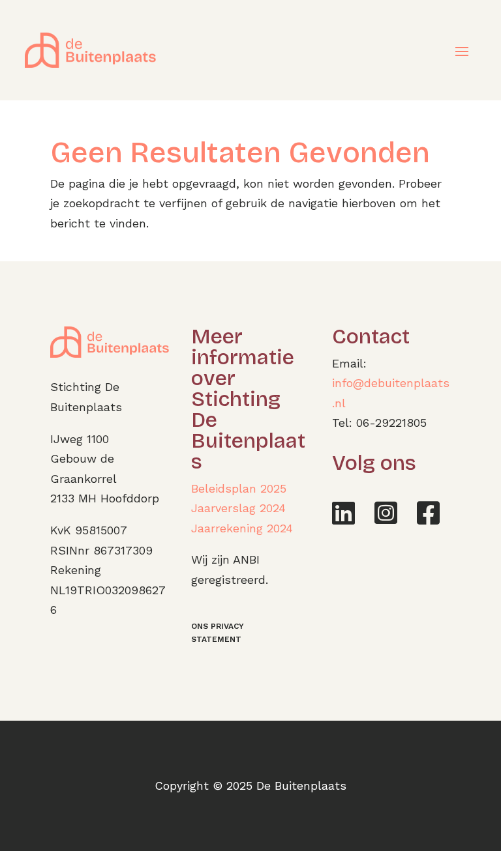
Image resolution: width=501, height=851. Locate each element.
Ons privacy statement (217, 633)
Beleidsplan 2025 (238, 488)
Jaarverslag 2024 (238, 508)
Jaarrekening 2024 (242, 528)
